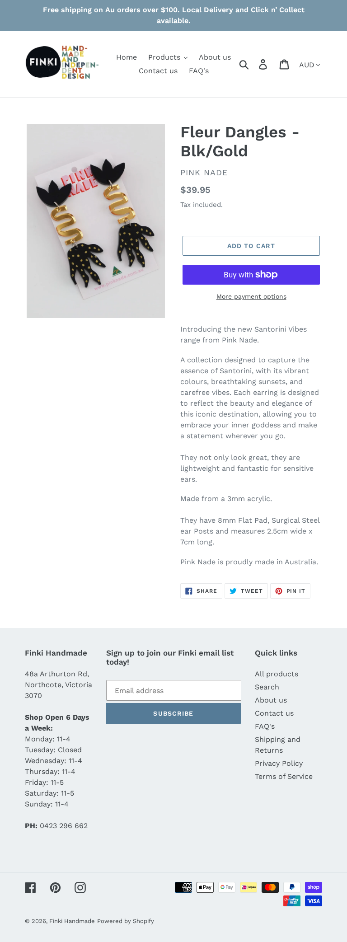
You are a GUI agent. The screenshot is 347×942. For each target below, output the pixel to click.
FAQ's (265, 726)
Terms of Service (284, 776)
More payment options (251, 296)
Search (267, 687)
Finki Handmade (72, 921)
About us (271, 700)
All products (276, 674)
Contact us (274, 713)
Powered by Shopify (125, 921)
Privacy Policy (279, 763)
